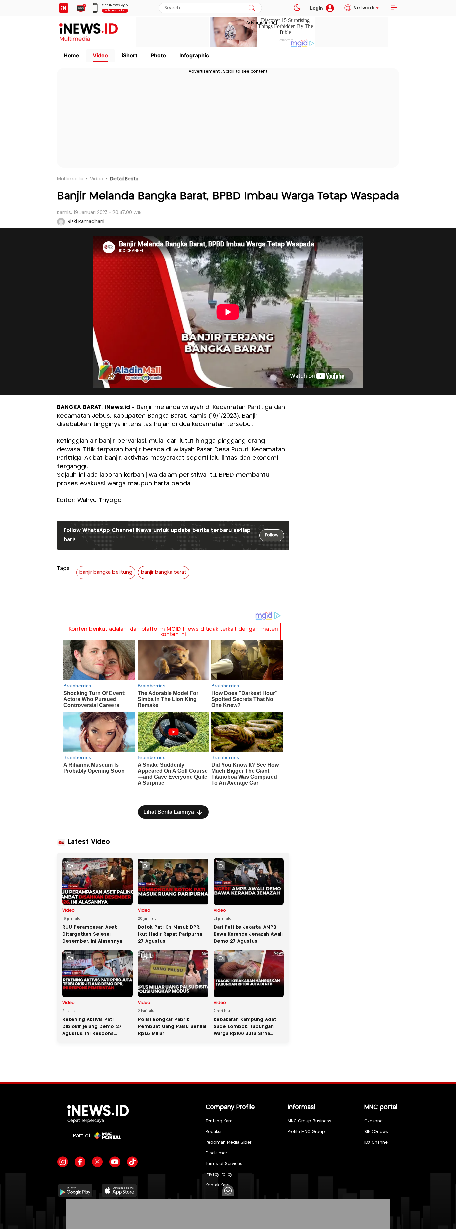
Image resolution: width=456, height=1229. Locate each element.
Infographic (194, 55)
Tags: (63, 568)
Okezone (373, 1121)
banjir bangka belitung (105, 572)
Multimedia (70, 179)
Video (100, 55)
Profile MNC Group (306, 1132)
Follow (271, 535)
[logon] (63, 8)
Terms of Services (224, 1164)
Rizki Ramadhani (86, 221)
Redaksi (213, 1132)
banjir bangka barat (163, 572)
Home (71, 55)
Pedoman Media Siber (228, 1142)
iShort (129, 55)
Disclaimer (216, 1153)
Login (316, 8)
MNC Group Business (309, 1121)
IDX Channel (376, 1142)
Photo (158, 55)
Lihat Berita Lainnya (168, 812)
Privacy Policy (219, 1174)
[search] (251, 8)
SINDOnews (376, 1132)
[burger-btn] (393, 8)
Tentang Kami (220, 1121)
